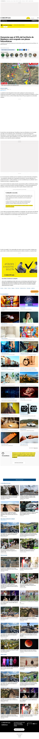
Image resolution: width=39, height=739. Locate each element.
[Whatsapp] (18, 50)
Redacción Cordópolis (3, 88)
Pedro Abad (17, 288)
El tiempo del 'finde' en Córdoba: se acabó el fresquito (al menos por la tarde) (28, 569)
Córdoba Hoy (4, 20)
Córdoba (5, 288)
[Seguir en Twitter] (28, 723)
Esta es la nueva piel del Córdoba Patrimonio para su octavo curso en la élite (9, 668)
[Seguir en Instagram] (32, 723)
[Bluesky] (22, 50)
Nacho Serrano (22, 603)
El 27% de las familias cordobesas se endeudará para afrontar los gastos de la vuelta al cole (8, 550)
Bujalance (13, 288)
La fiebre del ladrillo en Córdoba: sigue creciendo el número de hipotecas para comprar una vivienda (27, 497)
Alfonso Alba (22, 499)
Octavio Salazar (22, 669)
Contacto (19, 736)
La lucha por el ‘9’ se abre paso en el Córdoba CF (29, 602)
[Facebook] (20, 50)
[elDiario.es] (6, 724)
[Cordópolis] (6, 722)
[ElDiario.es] (35, 20)
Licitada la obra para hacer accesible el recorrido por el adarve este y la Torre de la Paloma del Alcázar (28, 618)
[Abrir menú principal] (38, 17)
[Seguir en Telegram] (31, 723)
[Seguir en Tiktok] (35, 723)
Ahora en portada (4, 555)
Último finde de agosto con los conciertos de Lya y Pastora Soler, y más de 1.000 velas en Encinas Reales (9, 602)
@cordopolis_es (3, 90)
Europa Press (22, 515)
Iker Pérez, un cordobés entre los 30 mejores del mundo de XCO (9, 618)
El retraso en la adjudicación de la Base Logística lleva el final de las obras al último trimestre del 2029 (9, 569)
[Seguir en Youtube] (34, 723)
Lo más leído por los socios (5, 483)
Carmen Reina (3, 499)
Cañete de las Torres (23, 288)
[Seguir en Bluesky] (27, 723)
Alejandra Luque (3, 588)
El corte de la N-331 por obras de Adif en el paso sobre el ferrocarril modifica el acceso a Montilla (28, 635)
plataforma (33, 288)
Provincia (1, 288)
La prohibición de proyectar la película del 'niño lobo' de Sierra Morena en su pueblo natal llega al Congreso (9, 497)
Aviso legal (19, 735)
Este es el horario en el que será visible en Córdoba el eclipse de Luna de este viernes (28, 650)
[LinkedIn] (26, 50)
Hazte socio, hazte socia (19, 462)
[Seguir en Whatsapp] (36, 723)
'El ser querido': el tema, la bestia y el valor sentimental (28, 668)
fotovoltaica (28, 288)
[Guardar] (28, 50)
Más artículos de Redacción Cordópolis (8, 518)
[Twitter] (24, 50)
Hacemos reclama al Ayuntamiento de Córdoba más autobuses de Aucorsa (27, 550)
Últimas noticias (4, 654)
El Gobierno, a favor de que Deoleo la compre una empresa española (10, 650)
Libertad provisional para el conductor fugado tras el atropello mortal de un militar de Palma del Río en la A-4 (29, 513)
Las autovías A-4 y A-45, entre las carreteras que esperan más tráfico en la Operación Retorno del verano (9, 534)
